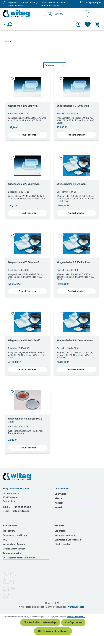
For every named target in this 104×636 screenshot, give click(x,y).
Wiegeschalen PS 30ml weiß (23, 262)
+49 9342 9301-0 (22, 507)
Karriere (59, 502)
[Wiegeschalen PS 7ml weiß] (27, 87)
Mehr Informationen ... (76, 617)
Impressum (9, 530)
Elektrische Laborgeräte (68, 539)
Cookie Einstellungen (14, 548)
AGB (5, 539)
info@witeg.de (93, 2)
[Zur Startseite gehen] (16, 13)
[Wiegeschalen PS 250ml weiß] (27, 165)
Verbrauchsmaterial (65, 535)
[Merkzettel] (88, 24)
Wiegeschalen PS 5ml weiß (71, 184)
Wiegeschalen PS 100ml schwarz (75, 340)
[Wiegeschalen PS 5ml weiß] (76, 165)
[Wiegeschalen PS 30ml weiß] (27, 243)
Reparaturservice (12, 553)
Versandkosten (76, 606)
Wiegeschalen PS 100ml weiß (73, 105)
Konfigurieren (73, 622)
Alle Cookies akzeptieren (53, 631)
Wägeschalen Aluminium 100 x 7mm (25, 420)
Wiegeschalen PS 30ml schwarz (74, 262)
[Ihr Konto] (78, 24)
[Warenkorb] (97, 24)
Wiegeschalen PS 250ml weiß (24, 184)
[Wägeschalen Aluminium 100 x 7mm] (27, 399)
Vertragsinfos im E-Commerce (19, 557)
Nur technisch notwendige (40, 622)
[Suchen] (51, 13)
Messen (59, 498)
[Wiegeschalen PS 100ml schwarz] (76, 321)
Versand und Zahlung (14, 544)
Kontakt (59, 507)
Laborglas (60, 530)
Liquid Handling (63, 544)
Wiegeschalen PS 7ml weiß (23, 105)
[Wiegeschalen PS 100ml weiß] (76, 87)
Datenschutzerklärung (15, 535)
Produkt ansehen (27, 135)
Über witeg (60, 493)
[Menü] (97, 13)
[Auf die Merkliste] (12, 78)
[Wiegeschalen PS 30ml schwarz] (76, 243)
